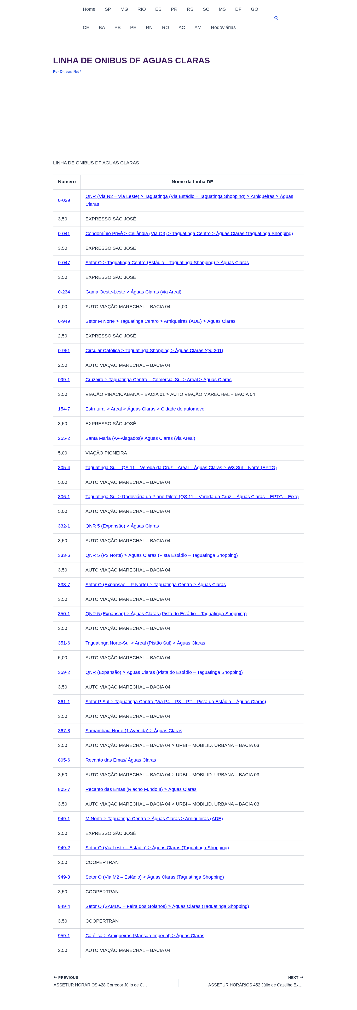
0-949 (64, 321)
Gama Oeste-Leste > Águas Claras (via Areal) (133, 292)
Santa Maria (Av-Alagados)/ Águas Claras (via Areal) (140, 438)
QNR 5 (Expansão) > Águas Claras (122, 526)
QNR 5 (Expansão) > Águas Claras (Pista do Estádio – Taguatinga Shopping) (166, 613)
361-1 (64, 701)
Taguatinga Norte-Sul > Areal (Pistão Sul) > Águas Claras (145, 643)
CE (86, 27)
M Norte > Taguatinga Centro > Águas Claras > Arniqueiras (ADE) (154, 818)
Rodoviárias (223, 27)
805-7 (64, 789)
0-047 (64, 262)
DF (238, 9)
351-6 (64, 643)
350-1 (64, 613)
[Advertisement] (178, 120)
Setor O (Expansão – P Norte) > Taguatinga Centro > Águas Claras (155, 584)
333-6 (64, 555)
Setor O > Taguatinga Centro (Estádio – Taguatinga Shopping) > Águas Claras (167, 262)
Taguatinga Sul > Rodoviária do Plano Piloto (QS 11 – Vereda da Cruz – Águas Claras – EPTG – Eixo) (192, 496)
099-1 (64, 379)
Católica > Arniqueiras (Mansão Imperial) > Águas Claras (144, 935)
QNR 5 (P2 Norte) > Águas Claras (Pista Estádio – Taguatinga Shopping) (161, 555)
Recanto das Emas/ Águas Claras (120, 760)
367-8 (64, 730)
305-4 (64, 467)
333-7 (64, 584)
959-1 (64, 935)
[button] (276, 18)
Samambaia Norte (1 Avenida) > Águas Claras (133, 730)
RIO (141, 9)
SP (108, 9)
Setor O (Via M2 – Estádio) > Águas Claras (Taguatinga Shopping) (154, 877)
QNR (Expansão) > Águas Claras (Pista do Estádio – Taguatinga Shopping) (164, 672)
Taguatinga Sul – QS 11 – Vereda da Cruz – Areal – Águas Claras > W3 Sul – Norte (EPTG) (181, 467)
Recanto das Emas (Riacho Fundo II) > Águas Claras (141, 789)
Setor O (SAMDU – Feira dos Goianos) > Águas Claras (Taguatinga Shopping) (167, 906)
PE (133, 27)
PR (174, 9)
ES (158, 9)
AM (197, 27)
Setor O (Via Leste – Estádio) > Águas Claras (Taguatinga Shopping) (157, 847)
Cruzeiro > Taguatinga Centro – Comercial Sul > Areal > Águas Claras (158, 379)
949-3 (64, 877)
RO (165, 27)
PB (117, 27)
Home (89, 9)
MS (222, 9)
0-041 (64, 233)
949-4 (64, 906)
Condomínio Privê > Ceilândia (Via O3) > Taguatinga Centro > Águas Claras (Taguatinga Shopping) (189, 233)
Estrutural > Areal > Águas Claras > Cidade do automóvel (145, 409)
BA (102, 27)
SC (206, 9)
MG (124, 9)
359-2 (64, 672)
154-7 (64, 409)
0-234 (64, 292)
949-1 (64, 818)
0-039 (64, 200)
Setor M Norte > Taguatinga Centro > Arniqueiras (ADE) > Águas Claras (160, 321)
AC (182, 27)
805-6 (64, 760)
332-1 (64, 526)
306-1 (64, 496)
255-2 (64, 438)
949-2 (64, 847)
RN (149, 27)
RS (190, 9)
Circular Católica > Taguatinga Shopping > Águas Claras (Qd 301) (154, 350)
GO (254, 9)
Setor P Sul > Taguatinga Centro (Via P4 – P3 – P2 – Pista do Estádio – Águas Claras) (175, 701)
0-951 (64, 350)
